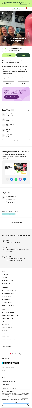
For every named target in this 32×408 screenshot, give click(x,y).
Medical (16, 211)
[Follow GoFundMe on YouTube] (5, 358)
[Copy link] (7, 179)
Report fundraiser (17, 222)
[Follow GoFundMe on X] (8, 358)
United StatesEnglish (16, 353)
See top (27, 110)
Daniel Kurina (9, 119)
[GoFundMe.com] (16, 8)
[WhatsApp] (16, 179)
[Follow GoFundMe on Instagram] (11, 358)
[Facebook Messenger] (20, 179)
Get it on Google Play (6, 363)
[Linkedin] (24, 179)
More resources (6, 346)
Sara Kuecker (9, 114)
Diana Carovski (10, 124)
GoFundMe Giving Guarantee (14, 260)
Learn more (23, 4)
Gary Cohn (9, 134)
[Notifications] (25, 8)
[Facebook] (11, 179)
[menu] (29, 8)
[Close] (29, 3)
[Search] (2, 8)
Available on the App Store (15, 363)
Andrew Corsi (9, 129)
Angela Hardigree (11, 196)
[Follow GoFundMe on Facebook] (2, 358)
